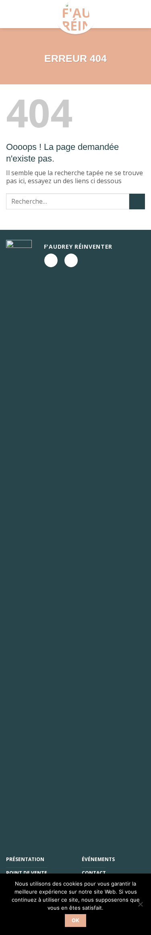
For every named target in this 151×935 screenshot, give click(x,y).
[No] (140, 906)
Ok (76, 920)
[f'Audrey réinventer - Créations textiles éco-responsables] (75, 17)
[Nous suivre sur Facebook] (51, 260)
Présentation (25, 859)
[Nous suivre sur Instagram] (71, 260)
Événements (98, 859)
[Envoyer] (137, 201)
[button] (22, 14)
